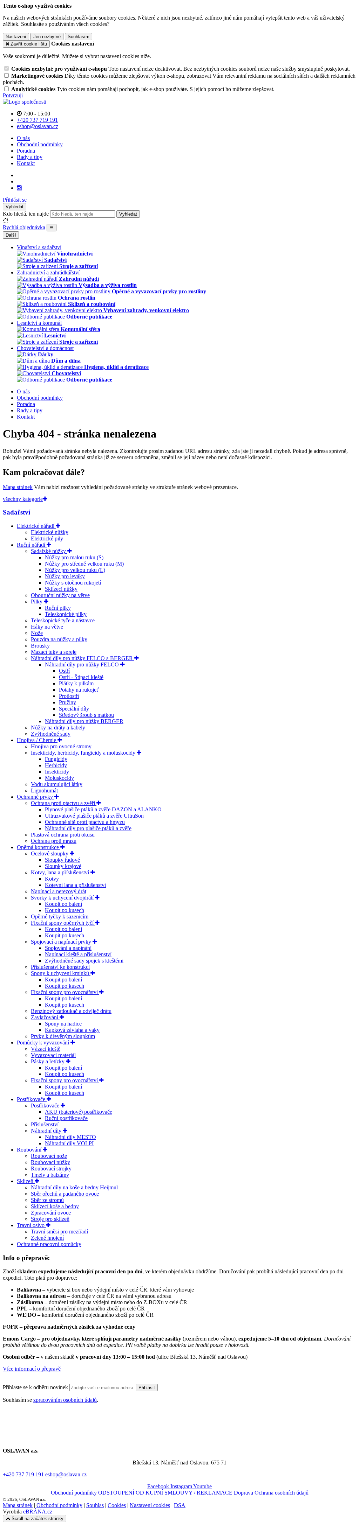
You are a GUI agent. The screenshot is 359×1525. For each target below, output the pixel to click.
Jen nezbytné (47, 36)
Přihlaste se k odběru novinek (36, 1387)
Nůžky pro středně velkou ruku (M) (84, 564)
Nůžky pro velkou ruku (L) (75, 570)
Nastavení (16, 36)
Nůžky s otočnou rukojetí (73, 583)
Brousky (40, 646)
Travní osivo (31, 1225)
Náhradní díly (47, 1131)
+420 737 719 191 (23, 1474)
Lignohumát (44, 790)
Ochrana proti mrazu (53, 841)
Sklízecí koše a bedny (55, 1206)
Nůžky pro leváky (65, 576)
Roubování (30, 1150)
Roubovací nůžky (50, 1162)
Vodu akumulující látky (56, 784)
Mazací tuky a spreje (53, 652)
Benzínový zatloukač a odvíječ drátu (71, 1011)
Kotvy (52, 879)
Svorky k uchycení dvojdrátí (63, 898)
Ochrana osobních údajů (282, 1493)
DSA (179, 1505)
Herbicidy (56, 765)
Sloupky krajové (63, 866)
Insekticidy (57, 772)
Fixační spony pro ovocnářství (65, 992)
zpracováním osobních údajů (65, 1400)
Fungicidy (56, 759)
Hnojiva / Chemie (37, 740)
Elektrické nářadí (36, 526)
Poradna (26, 151)
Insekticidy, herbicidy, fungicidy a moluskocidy (84, 753)
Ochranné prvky (35, 797)
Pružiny (67, 702)
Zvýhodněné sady (50, 734)
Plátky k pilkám (76, 683)
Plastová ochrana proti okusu (63, 835)
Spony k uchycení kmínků (60, 973)
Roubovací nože (49, 1156)
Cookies (117, 1505)
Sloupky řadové (62, 860)
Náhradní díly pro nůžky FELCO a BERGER (82, 658)
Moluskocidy (59, 778)
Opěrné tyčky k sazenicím (59, 916)
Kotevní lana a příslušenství (75, 885)
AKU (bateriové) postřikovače (78, 1112)
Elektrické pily (47, 538)
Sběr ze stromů (47, 1200)
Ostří (64, 671)
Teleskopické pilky (66, 614)
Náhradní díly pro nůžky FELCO (82, 664)
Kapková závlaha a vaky (72, 1030)
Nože (37, 633)
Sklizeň (26, 1181)
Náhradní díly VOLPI (69, 1143)
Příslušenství (45, 1124)
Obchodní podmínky (40, 144)
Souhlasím (78, 36)
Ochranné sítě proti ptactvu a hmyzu (85, 822)
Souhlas (95, 1505)
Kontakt (26, 163)
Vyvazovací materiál (53, 1055)
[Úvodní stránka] (24, 102)
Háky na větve (47, 627)
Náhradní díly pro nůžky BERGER (84, 721)
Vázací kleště (45, 1049)
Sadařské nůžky (49, 551)
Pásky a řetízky (48, 1061)
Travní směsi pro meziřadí (59, 1231)
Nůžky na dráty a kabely (58, 727)
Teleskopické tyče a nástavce (63, 620)
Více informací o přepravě (32, 1369)
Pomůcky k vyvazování (43, 1042)
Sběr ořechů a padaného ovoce (65, 1194)
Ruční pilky (58, 608)
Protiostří (69, 696)
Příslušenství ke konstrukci (60, 967)
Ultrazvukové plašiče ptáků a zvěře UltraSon (94, 816)
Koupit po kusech (64, 910)
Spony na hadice (63, 1024)
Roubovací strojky (51, 1168)
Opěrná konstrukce (38, 847)
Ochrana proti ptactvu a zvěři (63, 803)
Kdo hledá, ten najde (26, 214)
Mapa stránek (18, 487)
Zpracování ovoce (51, 1213)
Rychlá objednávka (24, 227)
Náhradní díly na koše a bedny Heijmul (74, 1187)
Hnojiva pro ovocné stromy (61, 746)
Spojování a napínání (68, 948)
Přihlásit (146, 1387)
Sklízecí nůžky (61, 589)
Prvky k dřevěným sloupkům (63, 1036)
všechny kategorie (23, 499)
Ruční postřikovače (66, 1118)
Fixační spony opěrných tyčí (63, 923)
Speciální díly (74, 709)
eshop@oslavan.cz (66, 1474)
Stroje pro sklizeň (50, 1219)
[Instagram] (19, 188)
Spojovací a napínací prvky (62, 942)
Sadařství (16, 512)
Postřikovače (32, 1099)
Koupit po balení (63, 904)
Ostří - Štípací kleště (81, 677)
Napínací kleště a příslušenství (78, 954)
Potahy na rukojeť (79, 690)
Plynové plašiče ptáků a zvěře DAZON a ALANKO (103, 809)
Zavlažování (45, 1017)
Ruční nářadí (32, 545)
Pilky (37, 601)
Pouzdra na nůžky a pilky (59, 639)
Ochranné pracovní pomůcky (49, 1244)
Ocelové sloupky (50, 853)
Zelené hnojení (47, 1238)
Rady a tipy (29, 157)
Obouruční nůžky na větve (60, 595)
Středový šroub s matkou (86, 715)
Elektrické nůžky (49, 532)
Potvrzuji (13, 95)
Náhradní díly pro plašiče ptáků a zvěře (88, 828)
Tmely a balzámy (50, 1175)
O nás (23, 138)
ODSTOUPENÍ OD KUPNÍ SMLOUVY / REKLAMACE (165, 1493)
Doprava (243, 1493)
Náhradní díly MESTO (70, 1137)
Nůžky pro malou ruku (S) (74, 557)
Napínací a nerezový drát (58, 891)
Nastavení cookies (150, 1505)
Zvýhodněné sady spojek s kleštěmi (84, 961)
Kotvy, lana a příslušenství (60, 872)
